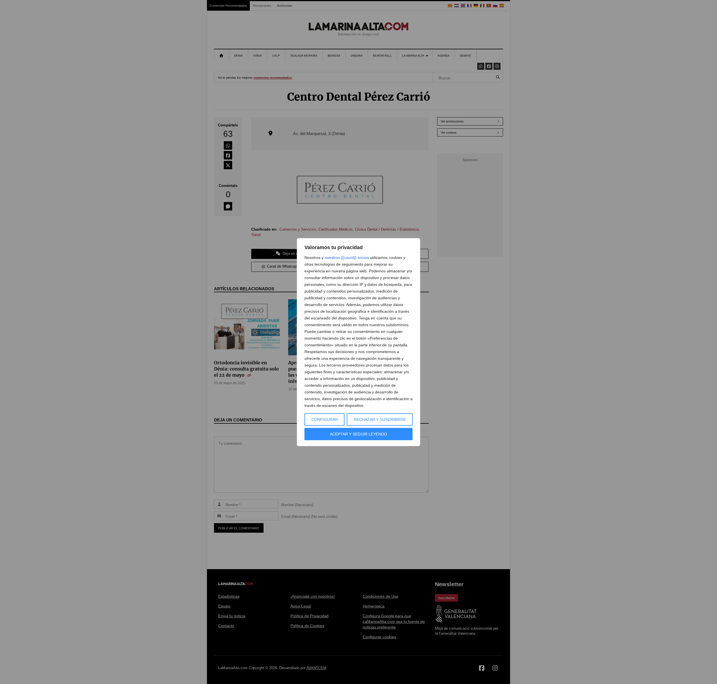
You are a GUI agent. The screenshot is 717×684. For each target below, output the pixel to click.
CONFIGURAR (324, 419)
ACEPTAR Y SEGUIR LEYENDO (358, 434)
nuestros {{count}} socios (347, 257)
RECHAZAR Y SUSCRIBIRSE (380, 419)
